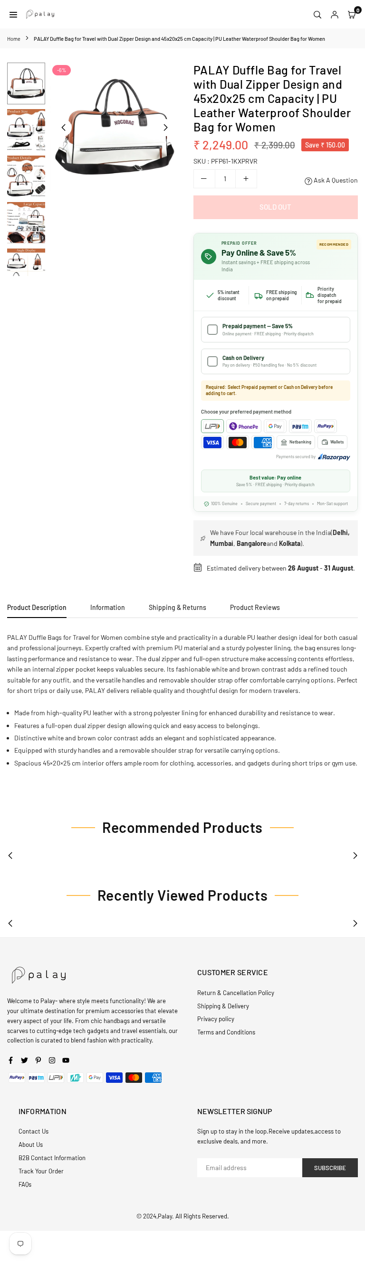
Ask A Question (335, 180)
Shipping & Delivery (223, 1006)
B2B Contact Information (52, 1158)
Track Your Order (41, 1171)
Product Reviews (255, 607)
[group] (114, 127)
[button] (165, 127)
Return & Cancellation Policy (235, 992)
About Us (31, 1144)
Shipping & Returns (177, 607)
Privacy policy (215, 1019)
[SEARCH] (317, 14)
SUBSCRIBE (330, 1168)
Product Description (37, 607)
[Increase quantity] (246, 179)
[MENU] (13, 14)
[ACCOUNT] (334, 14)
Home (13, 39)
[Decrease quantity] (204, 179)
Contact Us (33, 1131)
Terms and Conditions (226, 1032)
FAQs (25, 1184)
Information (107, 607)
